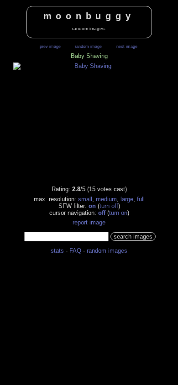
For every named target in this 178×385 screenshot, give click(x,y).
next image (126, 46)
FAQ (75, 250)
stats (57, 250)
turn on (118, 212)
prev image (50, 46)
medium (106, 199)
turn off (108, 206)
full (141, 199)
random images (107, 250)
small (85, 199)
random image (88, 46)
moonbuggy (89, 16)
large (126, 199)
